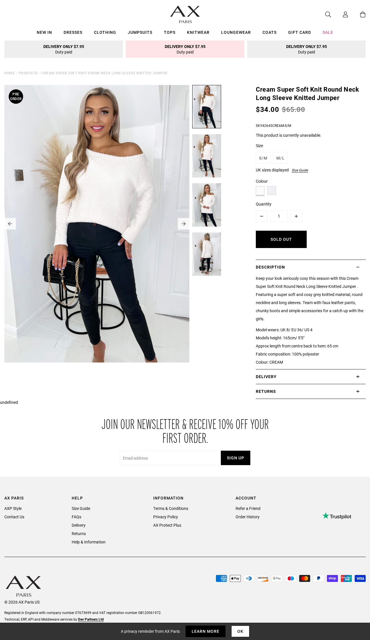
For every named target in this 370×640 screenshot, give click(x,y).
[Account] (339, 14)
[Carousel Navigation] (96, 224)
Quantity (263, 204)
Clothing (105, 32)
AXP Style (13, 508)
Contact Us (14, 516)
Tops (169, 32)
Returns (79, 533)
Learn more (205, 631)
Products (28, 73)
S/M (263, 158)
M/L (280, 158)
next (183, 224)
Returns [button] (266, 391)
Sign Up (235, 457)
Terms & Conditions (170, 508)
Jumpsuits (140, 32)
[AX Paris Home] (185, 14)
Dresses (73, 32)
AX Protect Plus (167, 525)
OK (240, 631)
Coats (269, 32)
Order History (248, 516)
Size (259, 145)
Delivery (79, 525)
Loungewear (236, 32)
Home (9, 73)
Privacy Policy (165, 516)
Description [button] (270, 267)
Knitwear (198, 32)
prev (10, 224)
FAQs (76, 516)
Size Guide (300, 170)
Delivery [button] (266, 376)
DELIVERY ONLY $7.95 (63, 49)
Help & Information (89, 542)
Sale (328, 32)
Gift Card (299, 32)
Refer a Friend (248, 508)
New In (44, 32)
